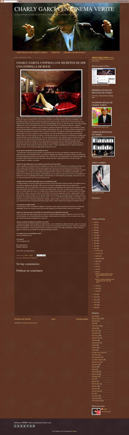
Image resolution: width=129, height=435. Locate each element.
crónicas (94, 328)
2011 (95, 299)
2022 (95, 227)
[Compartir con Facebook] (43, 255)
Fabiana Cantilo (96, 338)
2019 (95, 235)
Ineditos (94, 345)
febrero (97, 288)
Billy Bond (94, 321)
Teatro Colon (95, 398)
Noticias (94, 367)
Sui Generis (95, 396)
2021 (95, 230)
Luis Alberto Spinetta (97, 359)
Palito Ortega (95, 371)
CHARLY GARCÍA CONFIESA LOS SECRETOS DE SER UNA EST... (104, 281)
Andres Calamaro (96, 318)
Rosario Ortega (96, 391)
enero (97, 291)
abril (96, 271)
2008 (95, 307)
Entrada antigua (82, 319)
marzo (97, 286)
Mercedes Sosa (96, 362)
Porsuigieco (95, 376)
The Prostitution (96, 400)
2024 (95, 222)
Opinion (94, 369)
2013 (95, 294)
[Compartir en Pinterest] (45, 255)
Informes (94, 347)
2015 (95, 246)
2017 (95, 240)
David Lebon (95, 330)
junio (96, 266)
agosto (97, 261)
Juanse (94, 350)
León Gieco (95, 355)
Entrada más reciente (22, 319)
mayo (97, 269)
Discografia (95, 333)
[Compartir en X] (41, 255)
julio (96, 264)
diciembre (98, 250)
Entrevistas (34, 258)
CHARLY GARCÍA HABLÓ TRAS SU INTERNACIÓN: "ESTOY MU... (104, 275)
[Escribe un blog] (39, 255)
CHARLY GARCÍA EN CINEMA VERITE (64, 9)
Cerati (93, 323)
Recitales (94, 386)
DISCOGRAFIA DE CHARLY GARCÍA (32, 52)
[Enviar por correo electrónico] (38, 255)
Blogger (75, 431)
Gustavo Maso (96, 342)
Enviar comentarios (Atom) (29, 323)
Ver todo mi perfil (106, 411)
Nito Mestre (95, 364)
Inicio (53, 319)
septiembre (98, 258)
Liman (105, 409)
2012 (95, 297)
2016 (95, 243)
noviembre (98, 253)
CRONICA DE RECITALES (74, 52)
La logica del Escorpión (98, 352)
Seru (93, 393)
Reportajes (95, 388)
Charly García (26, 258)
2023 (95, 225)
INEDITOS (55, 52)
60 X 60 (94, 316)
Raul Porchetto (96, 383)
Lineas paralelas (96, 357)
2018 (95, 238)
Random (94, 381)
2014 (95, 248)
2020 (95, 232)
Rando (93, 379)
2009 (95, 305)
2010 (95, 302)
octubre (97, 256)
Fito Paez (94, 340)
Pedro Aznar (95, 374)
